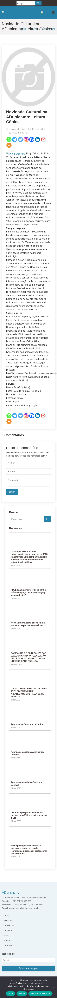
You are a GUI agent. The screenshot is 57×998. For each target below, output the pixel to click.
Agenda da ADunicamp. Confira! (27, 724)
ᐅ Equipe (6, 940)
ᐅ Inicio (5, 915)
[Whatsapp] (9, 139)
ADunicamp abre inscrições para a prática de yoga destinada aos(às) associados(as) (28, 592)
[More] (9, 145)
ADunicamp (10, 892)
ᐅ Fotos (6, 935)
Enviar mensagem (28, 968)
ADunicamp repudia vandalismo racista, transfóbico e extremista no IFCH (29, 815)
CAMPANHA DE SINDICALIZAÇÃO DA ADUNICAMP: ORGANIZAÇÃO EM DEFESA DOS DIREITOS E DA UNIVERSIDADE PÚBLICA (28, 657)
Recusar (22, 993)
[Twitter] (20, 139)
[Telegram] (14, 139)
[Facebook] (31, 139)
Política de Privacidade (40, 993)
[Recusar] (53, 987)
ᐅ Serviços (7, 920)
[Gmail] (43, 139)
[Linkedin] (37, 139)
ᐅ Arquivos (7, 930)
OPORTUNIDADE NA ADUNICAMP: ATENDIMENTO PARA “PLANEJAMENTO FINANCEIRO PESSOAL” (29, 692)
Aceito (10, 993)
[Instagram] (26, 139)
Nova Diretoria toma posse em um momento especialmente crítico (28, 624)
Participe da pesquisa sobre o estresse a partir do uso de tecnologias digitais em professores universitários (29, 849)
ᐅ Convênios (8, 925)
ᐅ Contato (7, 945)
